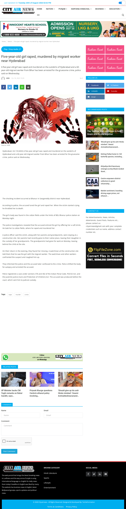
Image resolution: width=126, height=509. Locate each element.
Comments (6, 405)
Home (39, 9)
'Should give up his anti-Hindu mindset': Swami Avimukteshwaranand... (68, 393)
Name (3, 410)
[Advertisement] (42, 179)
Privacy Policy (71, 507)
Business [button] (99, 9)
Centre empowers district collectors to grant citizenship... (110, 181)
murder (18, 295)
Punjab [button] (62, 9)
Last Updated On (27, 3)
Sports (46, 478)
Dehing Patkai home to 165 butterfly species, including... (112, 155)
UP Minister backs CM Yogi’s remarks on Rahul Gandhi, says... (11, 393)
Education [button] (114, 9)
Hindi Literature (50, 473)
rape (10, 295)
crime (27, 295)
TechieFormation (88, 502)
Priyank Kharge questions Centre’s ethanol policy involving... (41, 393)
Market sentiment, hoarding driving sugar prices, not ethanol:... (111, 193)
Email (46, 410)
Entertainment (50, 487)
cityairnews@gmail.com (95, 226)
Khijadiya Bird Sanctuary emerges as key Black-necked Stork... (112, 168)
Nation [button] (49, 9)
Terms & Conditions (55, 507)
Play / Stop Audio (11, 49)
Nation (10, 41)
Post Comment (9, 451)
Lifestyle (47, 483)
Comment (5, 421)
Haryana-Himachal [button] (80, 9)
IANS (8, 78)
